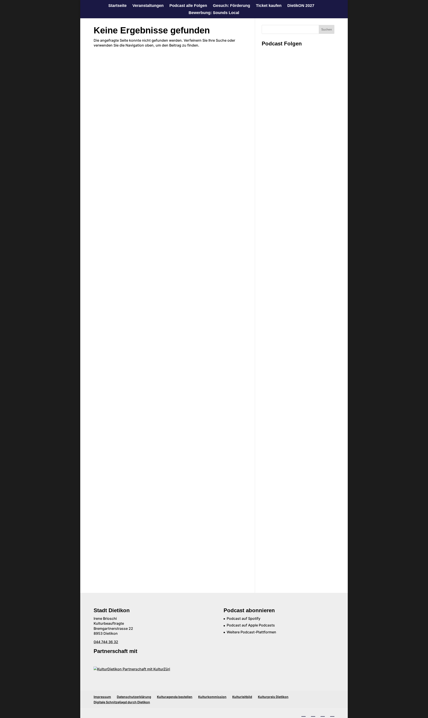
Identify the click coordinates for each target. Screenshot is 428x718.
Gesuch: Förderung (231, 6)
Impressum (102, 697)
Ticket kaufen (269, 6)
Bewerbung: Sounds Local (214, 13)
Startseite (117, 6)
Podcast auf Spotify (243, 618)
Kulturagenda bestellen (174, 697)
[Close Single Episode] (297, 80)
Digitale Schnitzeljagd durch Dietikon (122, 702)
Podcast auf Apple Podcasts (251, 625)
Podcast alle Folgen (188, 6)
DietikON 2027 (300, 6)
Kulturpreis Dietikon (273, 697)
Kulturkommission (212, 697)
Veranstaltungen (148, 6)
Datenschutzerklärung (134, 697)
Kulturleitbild (242, 697)
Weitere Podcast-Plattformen (251, 632)
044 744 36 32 (106, 642)
